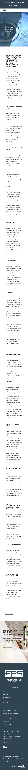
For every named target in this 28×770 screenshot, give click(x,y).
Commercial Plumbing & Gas (10, 713)
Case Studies (6, 697)
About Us (5, 694)
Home (4, 692)
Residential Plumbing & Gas (10, 710)
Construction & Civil (8, 719)
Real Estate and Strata (9, 716)
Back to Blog (8, 613)
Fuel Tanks (6, 721)
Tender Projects (7, 724)
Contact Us (6, 703)
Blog (4, 700)
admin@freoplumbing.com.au (12, 736)
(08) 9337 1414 (15, 6)
